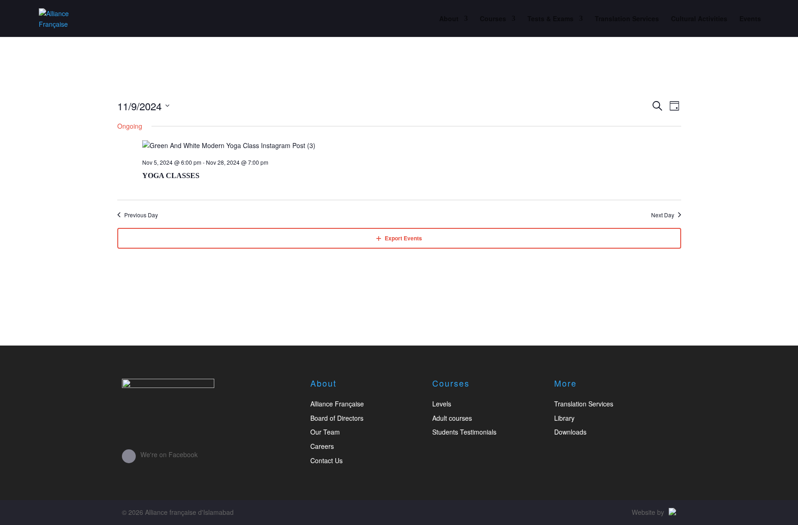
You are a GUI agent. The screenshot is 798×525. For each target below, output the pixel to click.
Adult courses (452, 418)
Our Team (325, 431)
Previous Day (141, 215)
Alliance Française (337, 403)
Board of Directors (336, 418)
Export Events (403, 238)
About (449, 19)
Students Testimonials (464, 431)
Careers (322, 446)
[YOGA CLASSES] (411, 145)
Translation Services (627, 19)
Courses (493, 19)
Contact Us (326, 460)
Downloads (570, 431)
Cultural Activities (699, 19)
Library (564, 418)
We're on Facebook (169, 454)
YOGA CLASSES (171, 175)
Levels (441, 403)
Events (750, 19)
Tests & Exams (550, 19)
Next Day (662, 215)
